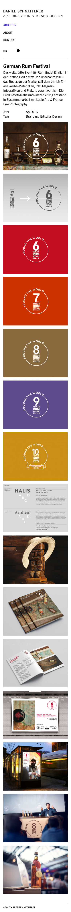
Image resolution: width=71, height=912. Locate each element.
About (8, 32)
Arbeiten (9, 25)
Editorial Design (51, 116)
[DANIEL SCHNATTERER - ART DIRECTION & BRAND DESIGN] (35, 13)
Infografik (9, 90)
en (5, 50)
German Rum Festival (26, 66)
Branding (32, 116)
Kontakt (9, 40)
